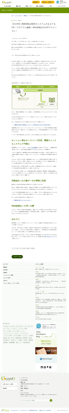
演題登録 (32, 248)
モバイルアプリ (25, 335)
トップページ (24, 377)
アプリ (8, 328)
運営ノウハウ (19, 342)
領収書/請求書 (26, 342)
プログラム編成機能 (32, 147)
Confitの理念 (7, 6)
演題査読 (28, 248)
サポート (17, 333)
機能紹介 (26, 15)
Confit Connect (19, 326)
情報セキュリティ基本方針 (45, 410)
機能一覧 (18, 6)
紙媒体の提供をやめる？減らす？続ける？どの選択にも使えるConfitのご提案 (50, 288)
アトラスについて (15, 410)
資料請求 (35, 2)
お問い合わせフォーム (49, 236)
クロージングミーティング (8, 333)
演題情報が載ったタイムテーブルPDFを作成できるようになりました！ (50, 294)
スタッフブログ (61, 6)
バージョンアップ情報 (8, 275)
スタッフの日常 (6, 277)
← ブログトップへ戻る (17, 256)
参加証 (30, 337)
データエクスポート (24, 333)
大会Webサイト (14, 340)
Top (12, 15)
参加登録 (25, 338)
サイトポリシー (23, 410)
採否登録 (25, 340)
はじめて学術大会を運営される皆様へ (43, 319)
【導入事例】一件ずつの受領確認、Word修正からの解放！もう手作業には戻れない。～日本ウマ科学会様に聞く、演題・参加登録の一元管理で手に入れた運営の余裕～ (50, 301)
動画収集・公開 (6, 337)
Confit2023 (6, 326)
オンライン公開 (15, 248)
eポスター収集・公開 (28, 326)
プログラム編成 (22, 248)
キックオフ (22, 331)
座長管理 (20, 340)
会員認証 (31, 335)
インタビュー (14, 328)
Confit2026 (12, 326)
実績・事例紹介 (40, 6)
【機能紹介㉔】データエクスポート (22, 200)
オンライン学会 (7, 331)
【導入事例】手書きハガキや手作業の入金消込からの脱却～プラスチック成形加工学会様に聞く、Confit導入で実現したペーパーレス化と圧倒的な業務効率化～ (50, 275)
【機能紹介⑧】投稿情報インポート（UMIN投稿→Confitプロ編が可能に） (32, 124)
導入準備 (5, 269)
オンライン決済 (15, 331)
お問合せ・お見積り (47, 2)
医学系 (12, 337)
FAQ (51, 6)
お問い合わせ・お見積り (8, 384)
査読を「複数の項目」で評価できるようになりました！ (47, 269)
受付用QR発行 (6, 340)
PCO (4, 328)
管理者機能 (12, 342)
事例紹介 (5, 272)
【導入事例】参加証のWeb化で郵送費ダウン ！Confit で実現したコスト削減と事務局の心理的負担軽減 (50, 307)
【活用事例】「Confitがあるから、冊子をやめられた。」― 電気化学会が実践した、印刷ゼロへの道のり (50, 282)
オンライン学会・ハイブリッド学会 (11, 283)
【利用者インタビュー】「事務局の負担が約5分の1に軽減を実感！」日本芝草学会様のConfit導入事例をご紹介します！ (50, 313)
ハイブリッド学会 (7, 335)
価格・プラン (29, 6)
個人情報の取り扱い (33, 410)
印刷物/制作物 (18, 337)
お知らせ (5, 280)
